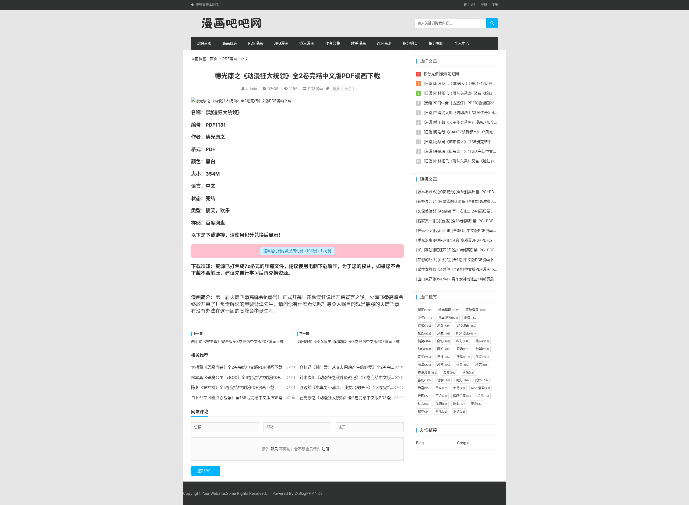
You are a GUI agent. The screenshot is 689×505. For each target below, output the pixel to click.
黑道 (459, 411)
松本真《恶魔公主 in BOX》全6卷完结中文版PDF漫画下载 (243, 377)
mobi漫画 (480, 388)
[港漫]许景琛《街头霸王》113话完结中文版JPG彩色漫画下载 (475, 151)
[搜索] (492, 23)
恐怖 (443, 365)
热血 (443, 333)
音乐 (441, 411)
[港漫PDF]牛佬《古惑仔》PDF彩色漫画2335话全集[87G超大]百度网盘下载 (487, 102)
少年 (425, 318)
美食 (477, 404)
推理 (424, 396)
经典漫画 (449, 310)
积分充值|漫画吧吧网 (441, 73)
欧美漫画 (358, 43)
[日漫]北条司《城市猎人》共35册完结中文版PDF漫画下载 (472, 141)
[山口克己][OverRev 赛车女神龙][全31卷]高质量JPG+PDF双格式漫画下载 (478, 279)
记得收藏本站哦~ (208, 5)
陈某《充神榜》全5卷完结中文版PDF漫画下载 (232, 387)
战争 (443, 380)
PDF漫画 (255, 43)
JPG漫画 (281, 43)
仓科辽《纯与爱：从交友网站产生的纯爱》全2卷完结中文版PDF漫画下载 (365, 367)
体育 (462, 365)
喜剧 (424, 380)
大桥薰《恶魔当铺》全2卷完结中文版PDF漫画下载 (236, 367)
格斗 (482, 341)
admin (251, 88)
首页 (213, 58)
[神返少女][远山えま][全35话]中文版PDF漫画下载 (458, 230)
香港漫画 (306, 43)
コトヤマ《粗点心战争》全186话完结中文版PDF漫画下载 (243, 397)
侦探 (469, 372)
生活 (482, 357)
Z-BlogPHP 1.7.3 (309, 493)
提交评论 (203, 471)
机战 (483, 396)
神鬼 (463, 357)
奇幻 (443, 341)
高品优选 (229, 43)
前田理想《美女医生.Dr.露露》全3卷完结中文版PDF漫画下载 (348, 341)
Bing (420, 442)
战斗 (441, 388)
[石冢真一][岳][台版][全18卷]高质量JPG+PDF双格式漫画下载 (468, 220)
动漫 (213, 112)
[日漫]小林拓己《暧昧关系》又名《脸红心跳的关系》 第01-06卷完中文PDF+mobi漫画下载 (500, 161)
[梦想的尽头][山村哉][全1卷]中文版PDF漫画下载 (456, 259)
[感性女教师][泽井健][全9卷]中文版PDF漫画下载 (457, 269)
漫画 (196, 297)
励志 (481, 365)
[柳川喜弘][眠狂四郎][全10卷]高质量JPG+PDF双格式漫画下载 (468, 250)
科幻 (463, 341)
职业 (459, 404)
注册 (494, 5)
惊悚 (441, 404)
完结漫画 (476, 310)
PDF (210, 125)
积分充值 (436, 43)
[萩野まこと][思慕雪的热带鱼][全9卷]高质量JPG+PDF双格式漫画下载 (475, 201)
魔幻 (444, 349)
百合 (441, 396)
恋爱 (449, 372)
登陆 (484, 5)
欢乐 (348, 89)
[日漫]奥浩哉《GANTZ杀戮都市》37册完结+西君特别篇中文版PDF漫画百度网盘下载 (495, 132)
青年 (424, 357)
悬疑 (482, 349)
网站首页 (204, 43)
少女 (444, 325)
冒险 (424, 325)
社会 (424, 404)
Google (463, 442)
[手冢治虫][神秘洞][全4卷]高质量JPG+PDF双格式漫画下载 (465, 240)
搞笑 (336, 89)
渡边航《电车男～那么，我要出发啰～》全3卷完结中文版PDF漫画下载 (363, 387)
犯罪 (424, 411)
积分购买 (410, 43)
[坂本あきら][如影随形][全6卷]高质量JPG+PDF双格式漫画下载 (469, 191)
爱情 (470, 318)
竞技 (444, 357)
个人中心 (461, 43)
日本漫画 (448, 318)
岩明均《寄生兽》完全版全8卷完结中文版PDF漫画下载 (237, 341)
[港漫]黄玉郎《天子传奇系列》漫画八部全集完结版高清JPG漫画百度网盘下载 (489, 122)
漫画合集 (462, 396)
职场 (463, 349)
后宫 (424, 388)
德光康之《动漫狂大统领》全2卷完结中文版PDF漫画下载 (351, 397)
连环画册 (384, 43)
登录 (274, 449)
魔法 (424, 365)
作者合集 (332, 43)
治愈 (459, 388)
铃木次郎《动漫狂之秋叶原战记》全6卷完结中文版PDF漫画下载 (357, 377)
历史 (462, 380)
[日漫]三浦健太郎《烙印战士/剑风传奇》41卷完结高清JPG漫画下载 (480, 112)
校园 (424, 333)
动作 (424, 349)
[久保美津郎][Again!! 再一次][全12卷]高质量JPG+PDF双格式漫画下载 (475, 211)
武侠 (481, 380)
